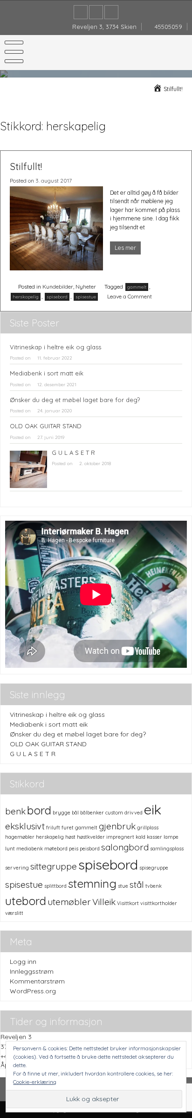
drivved (133, 812)
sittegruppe (53, 866)
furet (68, 827)
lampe (171, 837)
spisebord (57, 297)
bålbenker (92, 812)
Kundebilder (57, 286)
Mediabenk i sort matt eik (46, 373)
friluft (53, 827)
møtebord (56, 848)
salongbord (125, 847)
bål (75, 812)
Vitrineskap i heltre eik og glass (55, 347)
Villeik (104, 901)
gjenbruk (117, 826)
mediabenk (29, 848)
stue (123, 886)
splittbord (55, 886)
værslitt (14, 913)
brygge (61, 812)
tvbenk (153, 886)
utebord (25, 900)
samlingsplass (167, 848)
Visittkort (128, 903)
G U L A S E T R (73, 452)
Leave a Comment (129, 296)
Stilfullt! (26, 166)
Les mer (125, 247)
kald (140, 837)
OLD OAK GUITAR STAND (46, 426)
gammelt (136, 287)
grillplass (147, 827)
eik (152, 809)
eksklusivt (25, 826)
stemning (92, 883)
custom (114, 812)
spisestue (85, 297)
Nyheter (85, 286)
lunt (10, 848)
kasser (154, 837)
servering (17, 867)
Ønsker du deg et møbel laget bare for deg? (75, 399)
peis (73, 848)
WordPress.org (33, 991)
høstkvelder (91, 837)
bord (39, 810)
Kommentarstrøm (37, 981)
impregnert (120, 837)
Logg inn (23, 961)
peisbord (90, 848)
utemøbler (69, 901)
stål (137, 884)
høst (70, 837)
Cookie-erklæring (34, 1081)
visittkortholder (158, 903)
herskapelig (26, 297)
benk (15, 811)
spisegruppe (153, 867)
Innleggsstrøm (32, 971)
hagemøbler (19, 837)
